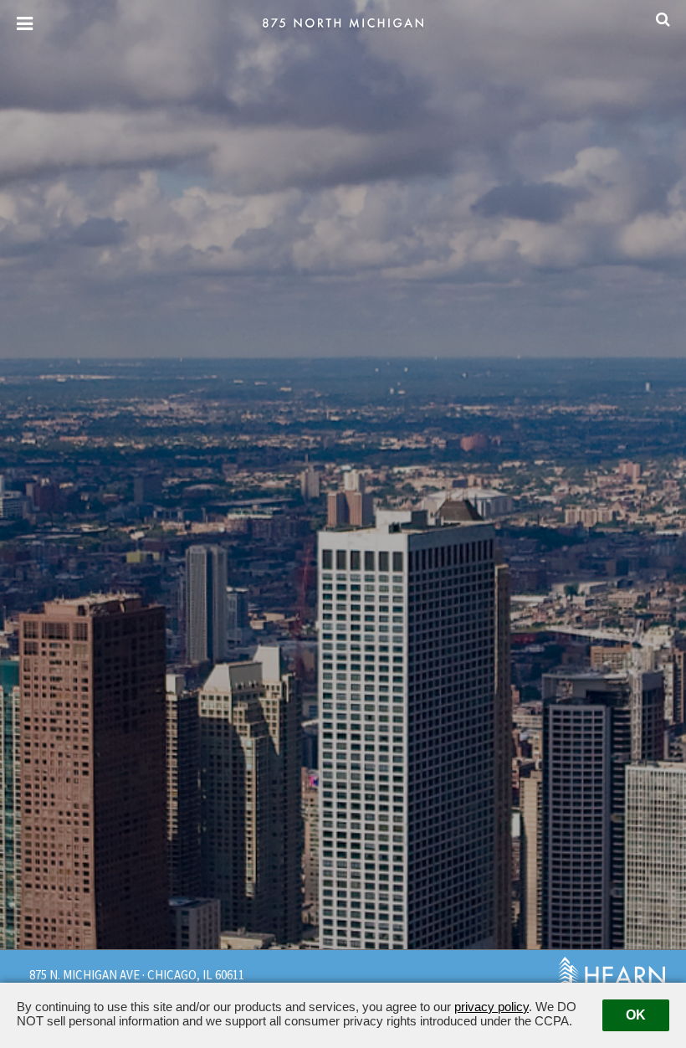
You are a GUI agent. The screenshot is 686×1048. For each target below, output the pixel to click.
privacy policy (491, 1006)
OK (636, 1015)
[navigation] (24, 24)
